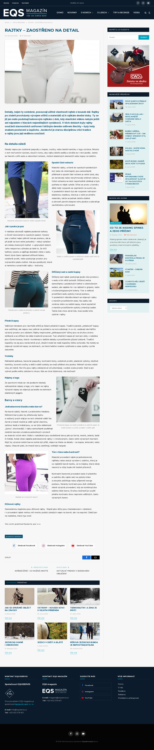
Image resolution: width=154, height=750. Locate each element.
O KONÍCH (86, 12)
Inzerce (15, 3)
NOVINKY (72, 12)
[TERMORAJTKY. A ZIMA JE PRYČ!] (85, 596)
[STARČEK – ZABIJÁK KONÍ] (116, 272)
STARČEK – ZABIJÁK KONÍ (134, 270)
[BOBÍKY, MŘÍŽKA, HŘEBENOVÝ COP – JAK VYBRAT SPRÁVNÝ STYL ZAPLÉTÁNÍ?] (116, 134)
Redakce (121, 691)
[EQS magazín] (28, 12)
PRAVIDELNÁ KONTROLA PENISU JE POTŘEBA (135, 258)
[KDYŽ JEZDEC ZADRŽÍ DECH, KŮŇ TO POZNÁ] (116, 164)
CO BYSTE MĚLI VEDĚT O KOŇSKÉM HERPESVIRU (135, 283)
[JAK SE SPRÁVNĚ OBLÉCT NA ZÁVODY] (19, 596)
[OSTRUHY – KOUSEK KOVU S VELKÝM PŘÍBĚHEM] (52, 596)
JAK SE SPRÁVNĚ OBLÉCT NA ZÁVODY (18, 609)
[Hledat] (145, 12)
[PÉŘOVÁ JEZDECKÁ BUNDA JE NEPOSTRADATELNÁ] (85, 631)
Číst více (8, 618)
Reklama (121, 695)
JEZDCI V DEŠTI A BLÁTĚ (50, 642)
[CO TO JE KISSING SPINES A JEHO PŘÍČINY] (128, 213)
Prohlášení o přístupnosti (128, 698)
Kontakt (25, 3)
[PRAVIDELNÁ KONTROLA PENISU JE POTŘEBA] (116, 258)
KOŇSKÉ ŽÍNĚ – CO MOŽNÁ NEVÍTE (31, 571)
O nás (120, 688)
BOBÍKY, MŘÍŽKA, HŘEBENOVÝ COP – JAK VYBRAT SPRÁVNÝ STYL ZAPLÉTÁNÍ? (135, 134)
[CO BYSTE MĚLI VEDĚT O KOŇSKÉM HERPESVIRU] (116, 284)
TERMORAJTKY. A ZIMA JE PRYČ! (83, 609)
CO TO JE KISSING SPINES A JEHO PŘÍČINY (126, 229)
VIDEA (136, 12)
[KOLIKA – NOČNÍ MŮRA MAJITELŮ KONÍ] (116, 151)
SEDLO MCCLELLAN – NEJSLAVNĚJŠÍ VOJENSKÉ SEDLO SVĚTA (134, 118)
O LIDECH (102, 12)
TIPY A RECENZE (121, 12)
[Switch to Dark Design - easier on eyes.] (149, 13)
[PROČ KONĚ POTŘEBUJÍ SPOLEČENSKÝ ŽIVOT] (116, 104)
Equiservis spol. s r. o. (24, 704)
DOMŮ (60, 12)
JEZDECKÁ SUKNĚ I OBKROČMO (14, 643)
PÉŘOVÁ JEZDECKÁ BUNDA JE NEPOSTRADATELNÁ (84, 643)
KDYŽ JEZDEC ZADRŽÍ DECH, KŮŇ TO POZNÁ (135, 162)
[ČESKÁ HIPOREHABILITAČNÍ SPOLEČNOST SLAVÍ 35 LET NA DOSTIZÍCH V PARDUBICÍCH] (116, 177)
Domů (6, 3)
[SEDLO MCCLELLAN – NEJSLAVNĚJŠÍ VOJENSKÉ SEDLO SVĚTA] (116, 117)
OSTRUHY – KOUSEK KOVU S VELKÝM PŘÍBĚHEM (50, 609)
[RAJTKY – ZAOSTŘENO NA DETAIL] (52, 71)
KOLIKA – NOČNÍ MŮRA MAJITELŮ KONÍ (135, 149)
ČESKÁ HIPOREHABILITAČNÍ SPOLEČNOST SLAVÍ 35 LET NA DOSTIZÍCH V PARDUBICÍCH (135, 179)
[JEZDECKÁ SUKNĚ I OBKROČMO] (19, 631)
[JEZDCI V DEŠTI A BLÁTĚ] (52, 631)
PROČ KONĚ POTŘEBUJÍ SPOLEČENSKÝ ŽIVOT (135, 102)
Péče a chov (116, 223)
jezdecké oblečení (14, 536)
